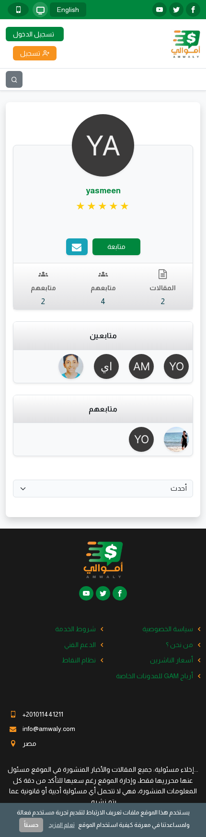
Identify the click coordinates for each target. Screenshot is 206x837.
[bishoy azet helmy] (67, 366)
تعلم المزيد (62, 824)
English (68, 9)
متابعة (116, 246)
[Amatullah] (138, 366)
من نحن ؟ (179, 644)
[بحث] (14, 79)
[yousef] (173, 366)
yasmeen (103, 190)
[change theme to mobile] (18, 9)
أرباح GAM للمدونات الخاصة (154, 676)
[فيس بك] (193, 9)
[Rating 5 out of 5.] (103, 206)
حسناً (31, 824)
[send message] (77, 246)
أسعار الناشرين (171, 660)
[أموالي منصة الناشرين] (185, 43)
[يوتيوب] (159, 9)
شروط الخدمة (75, 629)
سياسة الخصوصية (167, 629)
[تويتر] (176, 9)
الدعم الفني (80, 644)
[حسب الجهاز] (40, 9)
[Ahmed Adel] (173, 439)
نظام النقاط (79, 660)
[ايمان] (102, 366)
